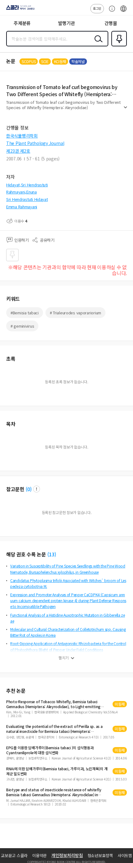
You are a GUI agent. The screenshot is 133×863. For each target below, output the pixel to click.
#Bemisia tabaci (25, 313)
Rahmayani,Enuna (21, 192)
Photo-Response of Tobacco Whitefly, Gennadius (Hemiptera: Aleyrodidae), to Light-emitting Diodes (53, 704)
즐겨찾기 (118, 45)
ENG (123, 11)
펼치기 (63, 658)
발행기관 (66, 23)
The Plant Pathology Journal (35, 143)
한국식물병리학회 (22, 136)
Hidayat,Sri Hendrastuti (27, 185)
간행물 (111, 23)
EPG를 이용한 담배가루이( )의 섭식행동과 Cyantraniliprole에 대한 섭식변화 (49, 750)
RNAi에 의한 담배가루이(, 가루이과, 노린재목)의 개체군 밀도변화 (56, 771)
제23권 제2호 (18, 151)
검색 (97, 43)
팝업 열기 (36, 489)
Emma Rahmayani (21, 207)
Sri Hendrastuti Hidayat (27, 199)
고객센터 (110, 11)
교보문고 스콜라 (14, 855)
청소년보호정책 (100, 855)
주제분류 (22, 23)
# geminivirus (22, 326)
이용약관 (39, 855)
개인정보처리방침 (67, 855)
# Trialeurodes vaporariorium (75, 313)
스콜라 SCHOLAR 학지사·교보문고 (19, 9)
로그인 (97, 8)
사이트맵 (125, 855)
